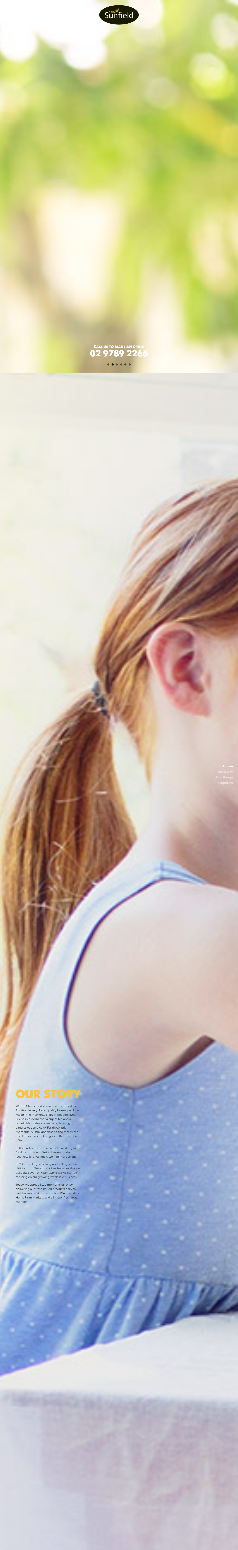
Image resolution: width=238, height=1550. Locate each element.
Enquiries (225, 783)
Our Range (224, 777)
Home (228, 766)
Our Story (225, 772)
